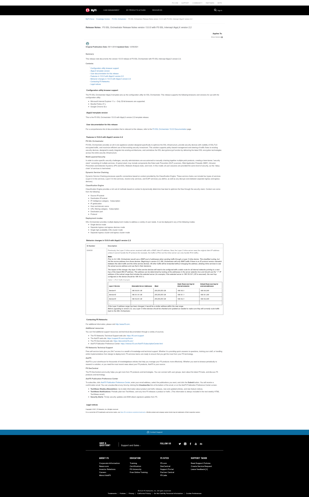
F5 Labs (163, 475)
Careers (102, 472)
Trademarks (112, 493)
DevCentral (165, 466)
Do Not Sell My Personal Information (168, 493)
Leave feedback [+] (199, 469)
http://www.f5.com (123, 324)
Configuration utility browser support (105, 68)
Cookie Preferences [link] (193, 493)
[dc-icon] (199, 443)
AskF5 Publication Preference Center (115, 382)
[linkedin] (184, 443)
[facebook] (189, 443)
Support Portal (167, 469)
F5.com (175, 3)
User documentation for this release (105, 73)
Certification (135, 466)
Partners (210, 3)
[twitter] (179, 443)
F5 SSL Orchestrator (119, 19)
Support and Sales (130, 445)
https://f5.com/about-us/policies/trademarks (133, 412)
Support (185, 3)
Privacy (131, 493)
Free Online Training (139, 472)
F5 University (135, 469)
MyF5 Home (90, 19)
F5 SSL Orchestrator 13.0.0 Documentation (169, 129)
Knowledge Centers (103, 19)
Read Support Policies (201, 463)
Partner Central (167, 472)
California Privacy (144, 493)
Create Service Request (201, 466)
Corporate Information (109, 463)
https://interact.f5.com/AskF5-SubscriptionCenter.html (142, 343)
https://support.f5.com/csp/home (120, 338)
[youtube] (194, 443)
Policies (123, 493)
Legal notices (96, 84)
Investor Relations (107, 469)
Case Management (111, 10)
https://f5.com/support (135, 335)
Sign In (220, 10)
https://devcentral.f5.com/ (123, 341)
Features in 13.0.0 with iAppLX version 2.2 (107, 76)
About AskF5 (105, 475)
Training (133, 463)
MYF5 (220, 3)
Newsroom (104, 466)
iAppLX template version (100, 70)
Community (197, 3)
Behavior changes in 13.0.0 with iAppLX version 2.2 (111, 78)
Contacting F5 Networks (100, 81)
